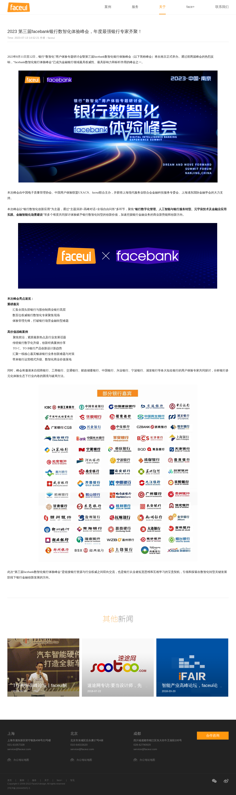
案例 (108, 7)
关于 (162, 7)
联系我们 (222, 7)
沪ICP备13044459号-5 (18, 788)
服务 (135, 7)
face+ (190, 7)
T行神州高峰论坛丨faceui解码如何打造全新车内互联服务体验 (41, 685)
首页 (9, 780)
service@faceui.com (19, 749)
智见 (72, 780)
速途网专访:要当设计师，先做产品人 (114, 685)
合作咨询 (212, 735)
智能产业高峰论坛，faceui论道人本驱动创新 (190, 685)
